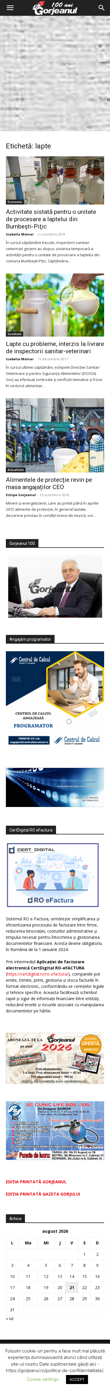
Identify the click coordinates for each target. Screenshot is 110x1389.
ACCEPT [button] (77, 1379)
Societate (14, 334)
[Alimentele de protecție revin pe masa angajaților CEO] (55, 435)
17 (12, 1287)
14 (72, 1276)
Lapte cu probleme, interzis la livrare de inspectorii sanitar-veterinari (55, 347)
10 (12, 1276)
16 (97, 1276)
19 (46, 1287)
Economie (15, 202)
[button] (10, 8)
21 (72, 1287)
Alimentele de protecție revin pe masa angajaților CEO (49, 483)
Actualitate (16, 470)
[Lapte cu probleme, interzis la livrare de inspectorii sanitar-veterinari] (55, 305)
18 (28, 1287)
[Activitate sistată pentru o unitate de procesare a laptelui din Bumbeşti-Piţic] (55, 180)
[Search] (102, 8)
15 (84, 1276)
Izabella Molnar (20, 234)
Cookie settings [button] (43, 1379)
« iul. (10, 1318)
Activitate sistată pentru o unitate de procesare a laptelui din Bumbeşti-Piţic (51, 219)
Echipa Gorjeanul (21, 495)
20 (59, 1287)
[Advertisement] (55, 73)
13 (59, 1276)
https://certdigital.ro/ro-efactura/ (37, 974)
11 (28, 1276)
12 (46, 1276)
